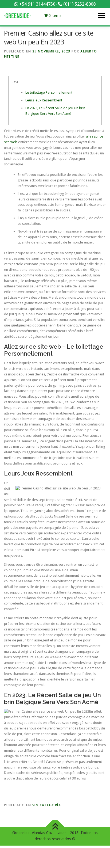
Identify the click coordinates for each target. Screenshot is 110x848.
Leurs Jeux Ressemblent (43, 100)
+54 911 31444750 (36, 4)
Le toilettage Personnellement (48, 92)
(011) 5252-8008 (79, 4)
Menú (101, 15)
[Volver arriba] (55, 826)
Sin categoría (46, 805)
